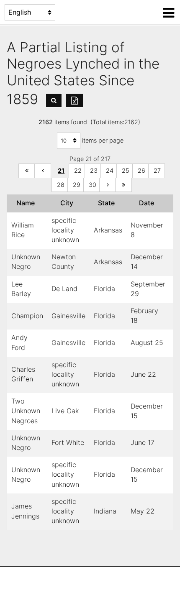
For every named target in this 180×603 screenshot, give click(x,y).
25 (125, 170)
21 (61, 170)
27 (157, 170)
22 (78, 170)
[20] (42, 171)
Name (27, 203)
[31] (107, 185)
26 (141, 170)
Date (148, 203)
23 (94, 170)
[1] (26, 171)
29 (76, 184)
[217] (123, 185)
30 (92, 184)
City (68, 203)
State (108, 203)
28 (60, 184)
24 (109, 170)
